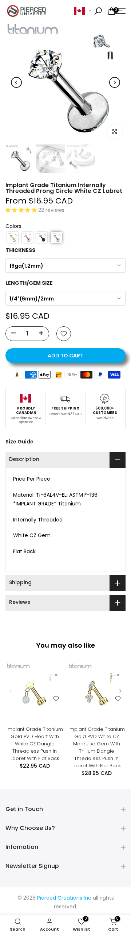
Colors (13, 226)
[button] (21, 210)
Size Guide (19, 441)
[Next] (114, 82)
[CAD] (82, 11)
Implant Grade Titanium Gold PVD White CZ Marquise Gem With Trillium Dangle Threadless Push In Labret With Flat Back (96, 747)
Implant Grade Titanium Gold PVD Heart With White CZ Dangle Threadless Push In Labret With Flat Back (35, 744)
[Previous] (16, 82)
